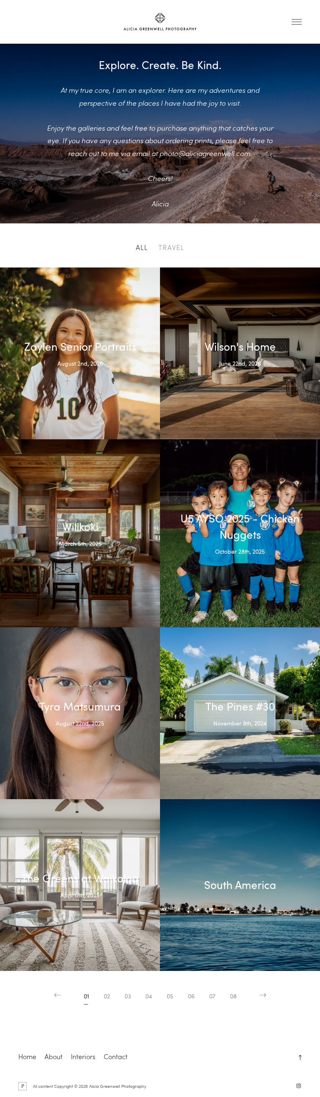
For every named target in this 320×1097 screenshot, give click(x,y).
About (53, 1056)
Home (27, 1056)
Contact (116, 1056)
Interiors (83, 1056)
